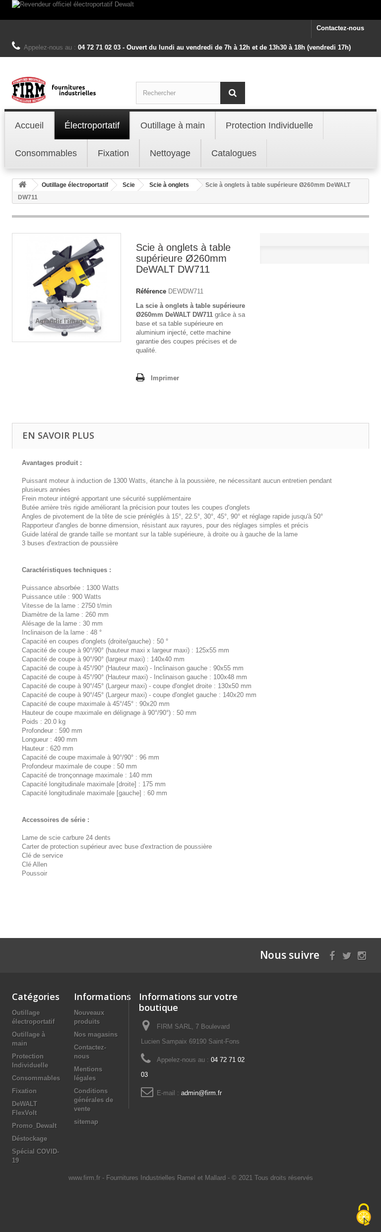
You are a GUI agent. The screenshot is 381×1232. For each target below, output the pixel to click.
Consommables (36, 1078)
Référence (151, 291)
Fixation (24, 1091)
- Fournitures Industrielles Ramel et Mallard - (167, 1177)
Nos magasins (96, 1034)
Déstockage (29, 1138)
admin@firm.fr (201, 1093)
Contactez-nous (340, 28)
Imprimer (165, 378)
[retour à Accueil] (22, 185)
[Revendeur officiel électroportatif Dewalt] (190, 10)
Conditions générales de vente (93, 1100)
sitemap (86, 1121)
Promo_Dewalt (34, 1125)
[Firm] (66, 90)
